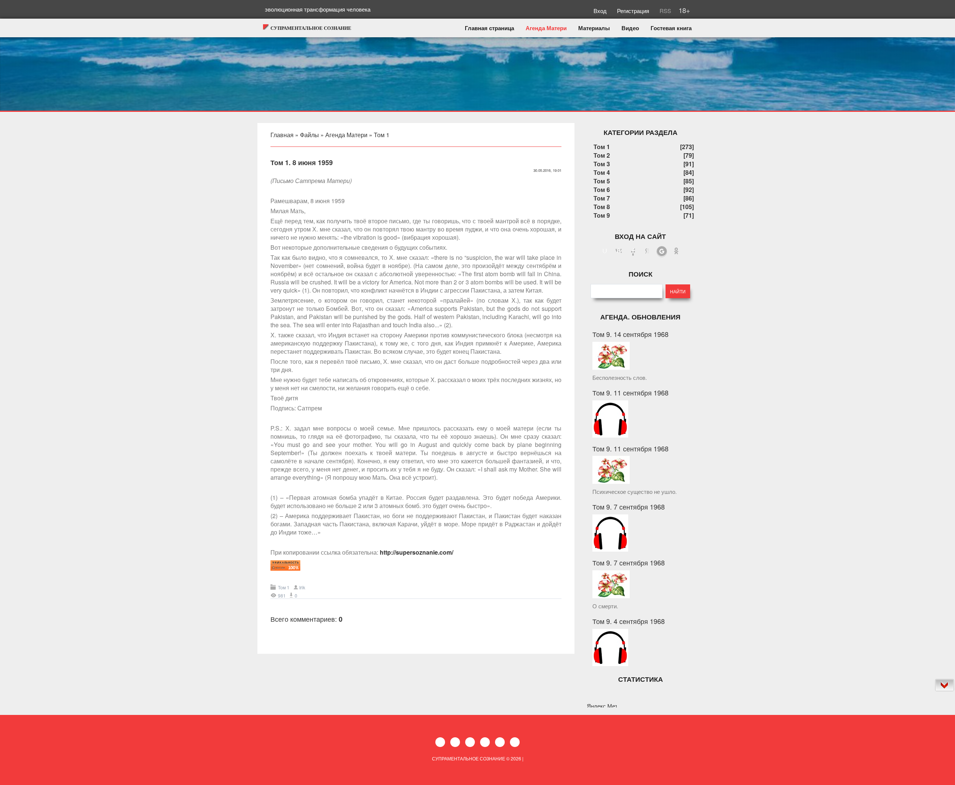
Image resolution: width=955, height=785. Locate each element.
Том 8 (602, 206)
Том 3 (602, 164)
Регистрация (634, 11)
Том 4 (602, 172)
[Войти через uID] (605, 251)
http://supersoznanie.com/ (416, 552)
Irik (302, 587)
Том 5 (602, 181)
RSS (664, 11)
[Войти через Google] (662, 251)
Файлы (309, 134)
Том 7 (602, 198)
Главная (282, 134)
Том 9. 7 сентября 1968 (628, 506)
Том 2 (602, 155)
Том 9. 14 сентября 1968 (630, 334)
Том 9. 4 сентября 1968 (628, 621)
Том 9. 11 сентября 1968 (630, 392)
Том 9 (602, 215)
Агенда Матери (346, 134)
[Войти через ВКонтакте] (619, 251)
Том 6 (602, 189)
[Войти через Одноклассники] (676, 251)
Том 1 (381, 134)
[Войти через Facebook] (633, 251)
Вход (601, 11)
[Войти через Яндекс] (647, 251)
